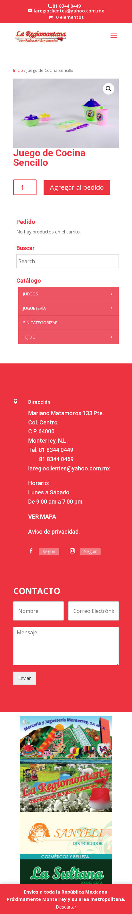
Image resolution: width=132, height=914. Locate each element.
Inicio (18, 70)
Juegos (30, 294)
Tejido (29, 337)
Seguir (49, 551)
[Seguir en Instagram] (72, 551)
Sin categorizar (40, 322)
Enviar (24, 678)
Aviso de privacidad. (54, 531)
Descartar (66, 907)
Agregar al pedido (77, 187)
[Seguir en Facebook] (31, 551)
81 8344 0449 (56, 449)
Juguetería (34, 308)
